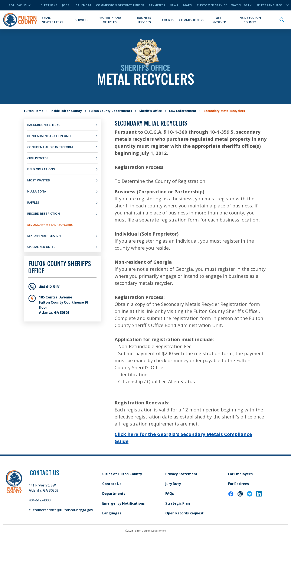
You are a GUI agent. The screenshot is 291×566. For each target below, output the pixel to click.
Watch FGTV (241, 5)
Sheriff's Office (150, 111)
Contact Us (111, 483)
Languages (111, 513)
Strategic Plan (177, 503)
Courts (168, 20)
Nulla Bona (36, 191)
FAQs (169, 493)
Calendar (84, 5)
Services (81, 20)
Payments (156, 5)
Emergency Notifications (123, 503)
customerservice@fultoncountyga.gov (61, 510)
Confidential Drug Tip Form (50, 147)
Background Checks (43, 125)
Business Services (144, 20)
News (174, 5)
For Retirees (238, 483)
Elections (49, 5)
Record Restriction (43, 213)
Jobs (66, 5)
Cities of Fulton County (122, 474)
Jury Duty (173, 483)
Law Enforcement (182, 111)
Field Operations (41, 169)
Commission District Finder (120, 5)
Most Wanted (38, 180)
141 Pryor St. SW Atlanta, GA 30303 (43, 488)
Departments (113, 493)
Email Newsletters (52, 20)
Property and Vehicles (110, 20)
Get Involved (219, 20)
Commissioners (191, 20)
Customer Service (212, 5)
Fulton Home (33, 111)
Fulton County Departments (110, 111)
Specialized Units (41, 247)
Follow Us (18, 5)
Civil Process (37, 158)
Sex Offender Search (44, 236)
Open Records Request (184, 513)
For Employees (240, 474)
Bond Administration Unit (49, 136)
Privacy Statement (181, 474)
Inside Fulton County (250, 20)
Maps (187, 5)
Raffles (33, 202)
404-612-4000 (39, 500)
